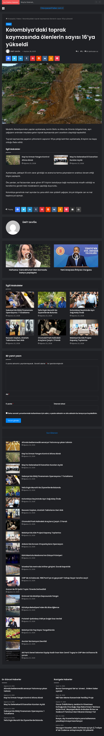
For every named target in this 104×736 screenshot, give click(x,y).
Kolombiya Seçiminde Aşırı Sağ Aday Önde (82, 311)
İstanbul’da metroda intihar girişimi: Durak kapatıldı (46, 566)
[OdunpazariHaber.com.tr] (52, 8)
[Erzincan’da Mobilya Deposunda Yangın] (13, 599)
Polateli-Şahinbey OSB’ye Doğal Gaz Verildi (42, 618)
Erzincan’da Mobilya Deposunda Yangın (40, 596)
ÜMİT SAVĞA (15, 51)
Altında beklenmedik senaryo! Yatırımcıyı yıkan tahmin (47, 442)
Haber (18, 19)
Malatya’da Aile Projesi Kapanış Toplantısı (80, 339)
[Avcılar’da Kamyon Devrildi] (13, 645)
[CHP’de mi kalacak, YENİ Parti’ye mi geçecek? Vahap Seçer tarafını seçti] (13, 581)
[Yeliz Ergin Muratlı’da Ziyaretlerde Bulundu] (52, 300)
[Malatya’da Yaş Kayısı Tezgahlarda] (13, 633)
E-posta (9, 404)
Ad (7, 394)
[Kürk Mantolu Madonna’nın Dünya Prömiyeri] (13, 559)
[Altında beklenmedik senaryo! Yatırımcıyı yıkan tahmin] (13, 446)
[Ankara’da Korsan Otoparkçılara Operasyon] (13, 547)
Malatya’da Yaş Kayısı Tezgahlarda (38, 630)
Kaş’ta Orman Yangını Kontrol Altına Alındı (41, 453)
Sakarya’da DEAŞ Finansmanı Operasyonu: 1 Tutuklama (19, 311)
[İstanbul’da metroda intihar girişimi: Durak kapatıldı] (13, 570)
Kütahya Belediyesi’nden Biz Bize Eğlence (40, 607)
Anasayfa (11, 19)
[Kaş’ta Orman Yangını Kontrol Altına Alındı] (13, 160)
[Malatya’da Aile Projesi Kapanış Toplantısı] (84, 328)
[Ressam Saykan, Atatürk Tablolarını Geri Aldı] (20, 328)
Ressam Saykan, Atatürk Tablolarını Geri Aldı (17, 339)
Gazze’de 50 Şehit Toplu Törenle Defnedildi (26, 589)
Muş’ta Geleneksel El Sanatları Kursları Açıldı (38, 2)
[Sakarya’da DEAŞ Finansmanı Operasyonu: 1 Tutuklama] (20, 300)
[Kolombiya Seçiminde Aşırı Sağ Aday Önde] (84, 300)
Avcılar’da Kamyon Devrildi (34, 641)
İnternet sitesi (59, 404)
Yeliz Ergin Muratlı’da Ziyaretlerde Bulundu (47, 311)
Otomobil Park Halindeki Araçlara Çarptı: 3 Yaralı (49, 339)
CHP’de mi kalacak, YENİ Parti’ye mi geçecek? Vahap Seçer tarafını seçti (55, 578)
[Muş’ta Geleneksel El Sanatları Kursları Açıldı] (61, 160)
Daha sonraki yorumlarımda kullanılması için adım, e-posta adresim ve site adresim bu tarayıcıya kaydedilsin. (52, 413)
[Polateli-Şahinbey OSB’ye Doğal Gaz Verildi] (13, 622)
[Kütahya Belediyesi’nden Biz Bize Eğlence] (13, 611)
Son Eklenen (52, 433)
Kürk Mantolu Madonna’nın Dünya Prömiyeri (42, 555)
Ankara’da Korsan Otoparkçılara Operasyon (42, 544)
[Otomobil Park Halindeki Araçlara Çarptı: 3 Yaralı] (52, 328)
